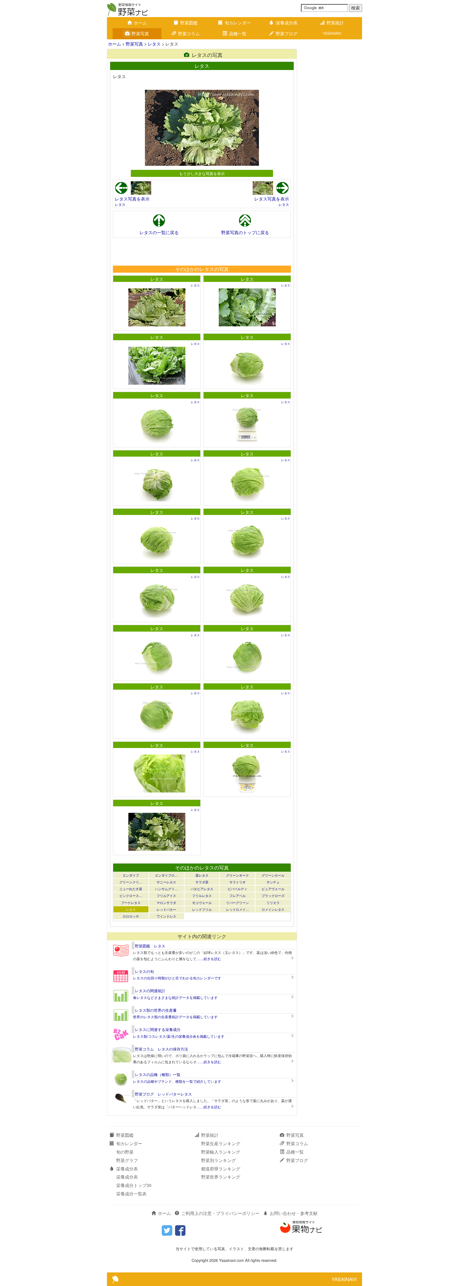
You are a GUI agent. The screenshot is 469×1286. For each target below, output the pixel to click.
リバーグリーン (237, 902)
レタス (154, 44)
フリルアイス (166, 895)
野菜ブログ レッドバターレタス (163, 1094)
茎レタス (201, 875)
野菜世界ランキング (220, 1177)
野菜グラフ (127, 1160)
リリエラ (273, 902)
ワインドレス (166, 916)
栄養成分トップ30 (133, 1185)
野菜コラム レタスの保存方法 (161, 1049)
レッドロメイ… (237, 909)
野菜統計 (335, 23)
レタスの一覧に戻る (159, 232)
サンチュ (273, 882)
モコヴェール (202, 902)
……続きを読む (209, 958)
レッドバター (166, 909)
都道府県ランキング (220, 1169)
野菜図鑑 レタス (150, 945)
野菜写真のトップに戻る (245, 232)
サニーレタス (166, 882)
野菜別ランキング (218, 1160)
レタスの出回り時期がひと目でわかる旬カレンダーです (177, 978)
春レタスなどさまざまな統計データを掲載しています (175, 997)
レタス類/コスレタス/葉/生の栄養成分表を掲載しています (178, 1036)
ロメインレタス (273, 909)
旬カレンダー (238, 23)
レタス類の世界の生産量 (156, 1010)
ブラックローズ (273, 895)
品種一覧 (237, 33)
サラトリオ (237, 882)
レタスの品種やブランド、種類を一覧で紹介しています (177, 1081)
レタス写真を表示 (132, 199)
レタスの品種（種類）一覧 (157, 1074)
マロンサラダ (166, 902)
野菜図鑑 (189, 23)
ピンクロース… (130, 895)
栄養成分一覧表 (131, 1193)
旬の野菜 (125, 1152)
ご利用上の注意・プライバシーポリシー (220, 1213)
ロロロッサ (131, 916)
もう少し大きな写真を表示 (202, 173)
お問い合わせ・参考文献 (294, 1213)
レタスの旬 (144, 971)
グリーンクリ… (130, 882)
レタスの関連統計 (150, 990)
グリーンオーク (237, 875)
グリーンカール (273, 875)
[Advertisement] (201, 251)
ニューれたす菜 (130, 888)
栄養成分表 (286, 23)
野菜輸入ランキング (220, 1152)
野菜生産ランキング (220, 1143)
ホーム (140, 23)
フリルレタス (202, 895)
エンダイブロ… (166, 875)
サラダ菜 (201, 882)
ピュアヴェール (273, 888)
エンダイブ (131, 875)
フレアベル (237, 895)
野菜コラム (189, 33)
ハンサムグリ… (166, 888)
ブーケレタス (131, 902)
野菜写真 (140, 33)
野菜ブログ (286, 33)
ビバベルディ (237, 888)
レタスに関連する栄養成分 (157, 1029)
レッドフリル (202, 909)
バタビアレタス (202, 888)
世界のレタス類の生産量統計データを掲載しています (175, 1016)
